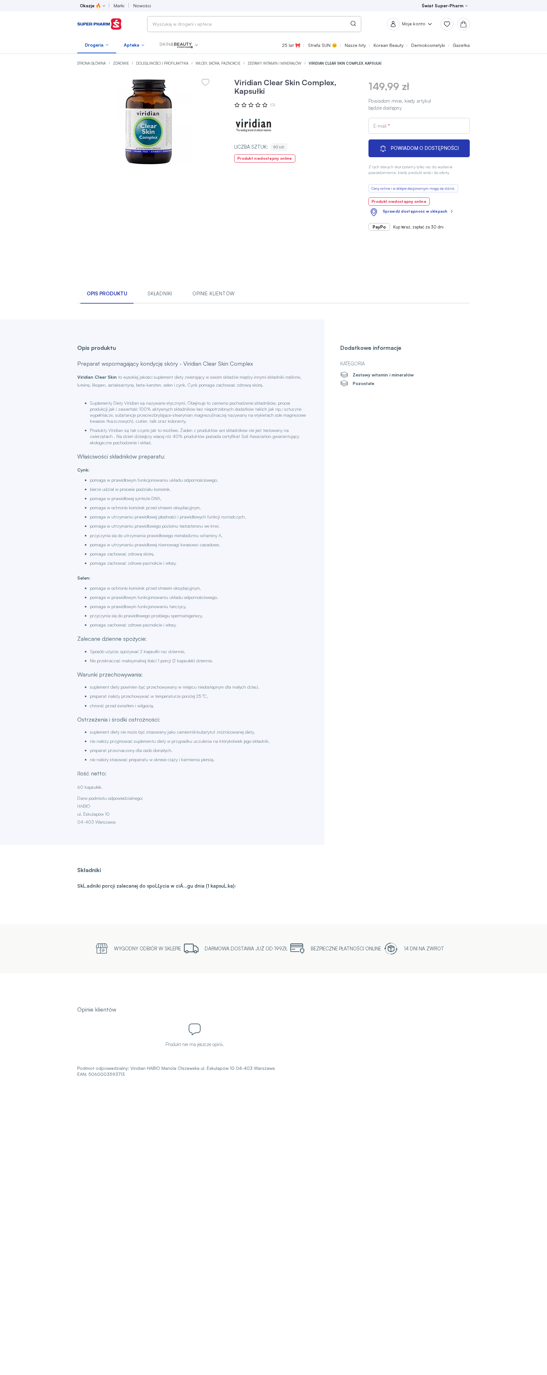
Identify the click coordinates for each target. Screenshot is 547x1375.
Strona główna (92, 63)
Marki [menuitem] (119, 5)
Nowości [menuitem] (142, 5)
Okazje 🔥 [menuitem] (90, 5)
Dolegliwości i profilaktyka (162, 63)
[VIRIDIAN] (253, 124)
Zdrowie (121, 63)
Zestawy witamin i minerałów (275, 63)
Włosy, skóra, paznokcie (218, 63)
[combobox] (254, 24)
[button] (178, 45)
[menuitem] (96, 45)
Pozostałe (363, 383)
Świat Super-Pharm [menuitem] (442, 5)
